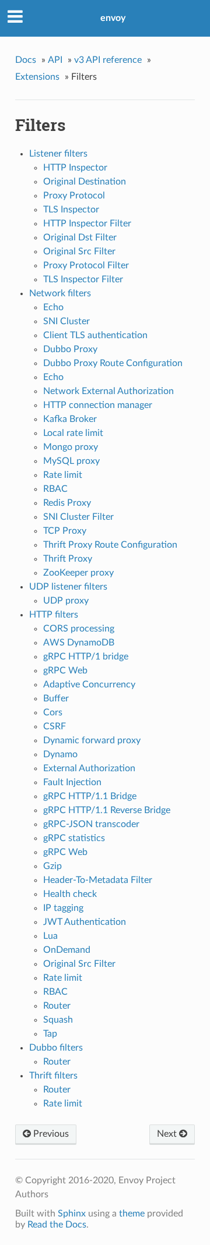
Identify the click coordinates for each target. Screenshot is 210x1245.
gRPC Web (65, 670)
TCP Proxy (64, 530)
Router (57, 1005)
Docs (25, 60)
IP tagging (63, 908)
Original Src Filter (79, 251)
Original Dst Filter (80, 237)
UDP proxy (66, 600)
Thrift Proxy (67, 558)
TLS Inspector (71, 209)
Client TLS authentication (95, 335)
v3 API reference (108, 60)
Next (168, 1133)
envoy (112, 18)
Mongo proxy (70, 447)
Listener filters (58, 153)
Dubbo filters (56, 1047)
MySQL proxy (71, 461)
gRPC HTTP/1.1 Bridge (89, 796)
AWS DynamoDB (78, 642)
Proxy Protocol (74, 195)
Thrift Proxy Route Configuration (110, 544)
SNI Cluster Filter (78, 517)
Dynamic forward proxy (92, 740)
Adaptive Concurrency (89, 684)
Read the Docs (56, 1224)
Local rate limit (73, 433)
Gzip (52, 866)
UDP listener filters (68, 586)
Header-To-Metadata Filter (97, 880)
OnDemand (66, 950)
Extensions (37, 76)
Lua (50, 936)
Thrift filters (53, 1075)
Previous (50, 1133)
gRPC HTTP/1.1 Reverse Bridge (106, 810)
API (55, 60)
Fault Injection (72, 782)
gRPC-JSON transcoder (91, 824)
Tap (50, 1033)
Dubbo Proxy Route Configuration (113, 363)
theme (132, 1213)
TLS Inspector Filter (83, 279)
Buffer (56, 698)
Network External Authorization (108, 391)
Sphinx (72, 1213)
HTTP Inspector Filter (87, 223)
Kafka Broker (70, 419)
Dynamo (60, 754)
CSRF (54, 726)
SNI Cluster (66, 321)
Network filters (60, 293)
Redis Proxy (67, 503)
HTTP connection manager (97, 405)
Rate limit (62, 475)
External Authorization (89, 768)
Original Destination (84, 181)
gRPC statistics (74, 838)
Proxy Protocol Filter (86, 265)
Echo (53, 307)
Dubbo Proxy (70, 349)
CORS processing (78, 628)
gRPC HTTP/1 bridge (85, 656)
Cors (52, 712)
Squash (58, 1019)
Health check (70, 894)
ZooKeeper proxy (78, 572)
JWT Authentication (84, 922)
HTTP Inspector (75, 167)
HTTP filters (53, 614)
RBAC (55, 489)
